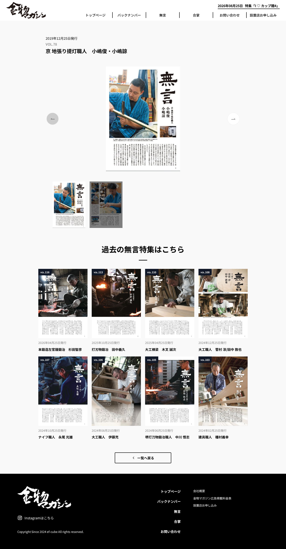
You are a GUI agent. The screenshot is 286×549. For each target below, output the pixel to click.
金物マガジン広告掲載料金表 (212, 498)
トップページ (95, 15)
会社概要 (199, 491)
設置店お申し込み (263, 15)
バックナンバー (129, 15)
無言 (162, 15)
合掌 (196, 15)
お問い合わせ (230, 15)
